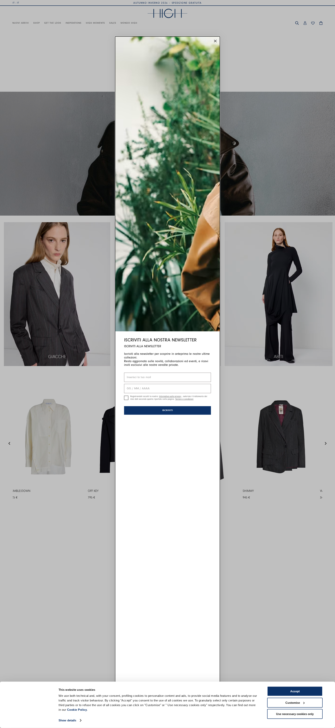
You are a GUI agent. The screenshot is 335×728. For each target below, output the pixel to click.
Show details (67, 720)
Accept (295, 691)
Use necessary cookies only (295, 714)
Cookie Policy (77, 709)
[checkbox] (126, 398)
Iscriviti (167, 410)
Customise (292, 702)
